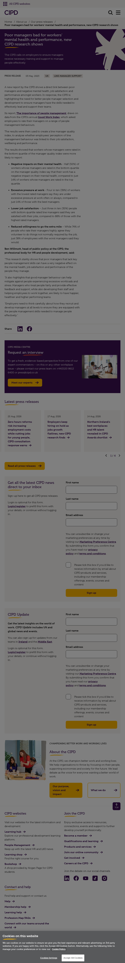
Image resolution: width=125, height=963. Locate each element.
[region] (62, 947)
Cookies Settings (48, 957)
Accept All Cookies (73, 957)
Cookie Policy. (59, 949)
